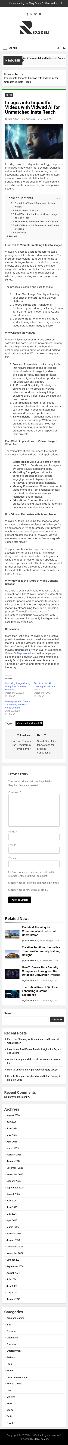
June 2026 (11, 1128)
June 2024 (11, 1286)
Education (11, 1344)
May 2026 (11, 1135)
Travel (9, 1423)
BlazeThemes (41, 1439)
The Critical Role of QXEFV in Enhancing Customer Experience (40, 991)
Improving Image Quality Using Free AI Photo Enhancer (18, 686)
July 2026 (11, 1121)
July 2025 (11, 1200)
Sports (9, 1410)
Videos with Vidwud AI (29, 723)
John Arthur (13, 118)
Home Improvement (17, 1377)
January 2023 (13, 1299)
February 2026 (13, 1154)
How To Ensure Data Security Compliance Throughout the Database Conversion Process (41, 971)
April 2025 (11, 1220)
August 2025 (13, 1194)
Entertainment (13, 1350)
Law (8, 1390)
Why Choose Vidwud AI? (27, 210)
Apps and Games (15, 1318)
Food (9, 1364)
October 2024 (13, 1259)
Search (8, 1013)
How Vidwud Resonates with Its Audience (36, 221)
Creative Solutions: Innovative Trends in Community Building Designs (41, 951)
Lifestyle (10, 1396)
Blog (8, 1324)
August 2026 (13, 1115)
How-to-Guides (14, 1383)
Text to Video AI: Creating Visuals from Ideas (45, 686)
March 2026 (12, 1148)
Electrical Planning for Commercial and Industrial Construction (39, 931)
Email (12, 845)
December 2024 (14, 1246)
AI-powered (24, 653)
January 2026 (13, 1161)
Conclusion (20, 232)
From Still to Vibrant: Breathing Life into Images (35, 205)
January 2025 (13, 1240)
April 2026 (11, 1141)
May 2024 (11, 1292)
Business (11, 1331)
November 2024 (14, 1253)
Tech (9, 95)
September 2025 (15, 1187)
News (9, 1403)
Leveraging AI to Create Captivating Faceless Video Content (17, 704)
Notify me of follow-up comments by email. (35, 882)
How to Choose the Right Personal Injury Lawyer (33, 6)
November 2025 (14, 1174)
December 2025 (14, 1167)
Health (9, 1370)
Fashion (10, 1357)
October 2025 (13, 1181)
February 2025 (13, 1233)
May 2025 (11, 1213)
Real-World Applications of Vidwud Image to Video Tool (36, 216)
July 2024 (11, 1279)
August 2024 (13, 1273)
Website (12, 858)
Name (12, 831)
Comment (14, 792)
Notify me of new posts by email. (29, 889)
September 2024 (15, 1266)
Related (13, 236)
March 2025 (12, 1227)
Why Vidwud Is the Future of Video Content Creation (37, 227)
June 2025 (11, 1207)
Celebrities (12, 1337)
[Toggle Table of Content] (56, 198)
